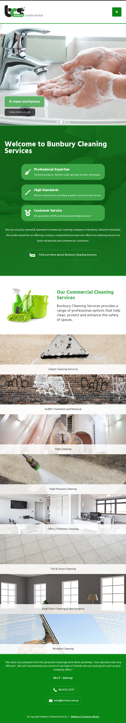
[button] (116, 12)
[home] (24, 11)
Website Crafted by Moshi (85, 717)
